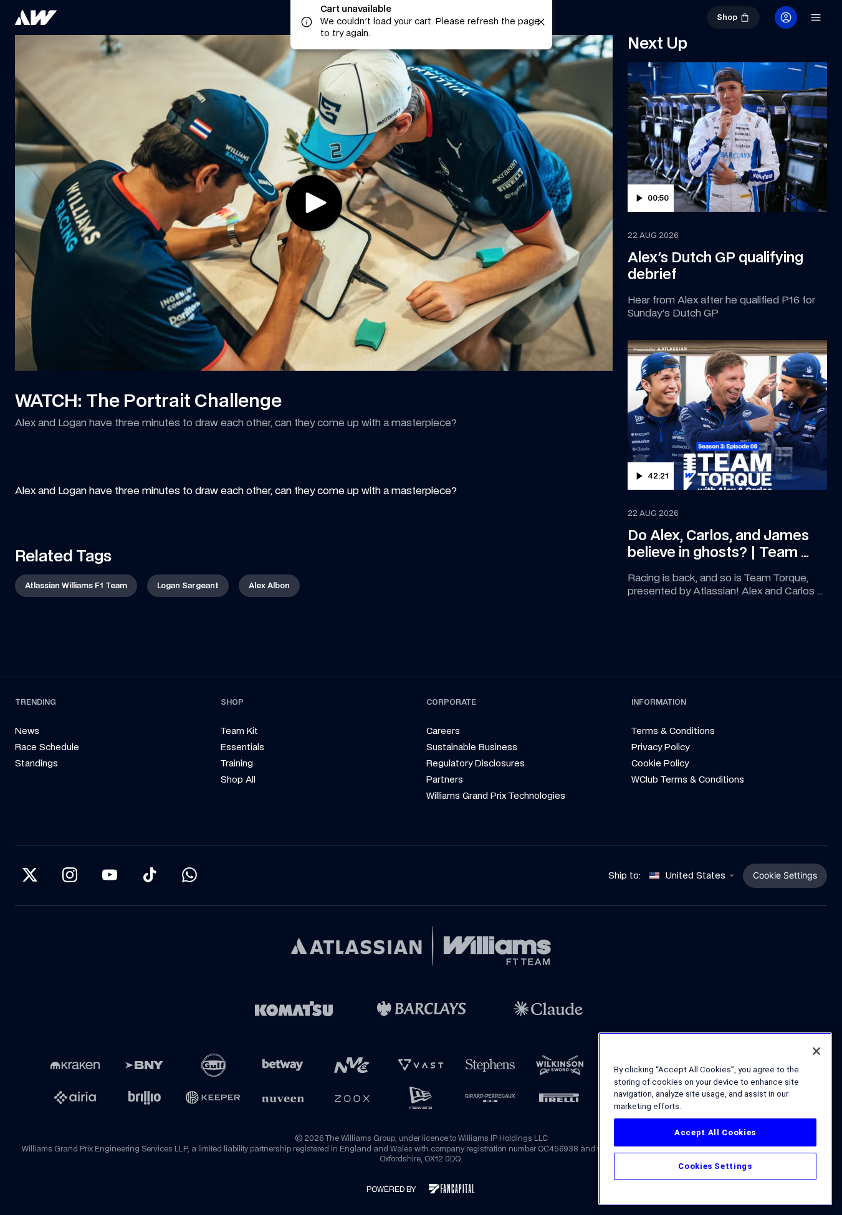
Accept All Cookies (715, 1132)
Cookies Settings (715, 1166)
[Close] (816, 1051)
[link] (77, 22)
